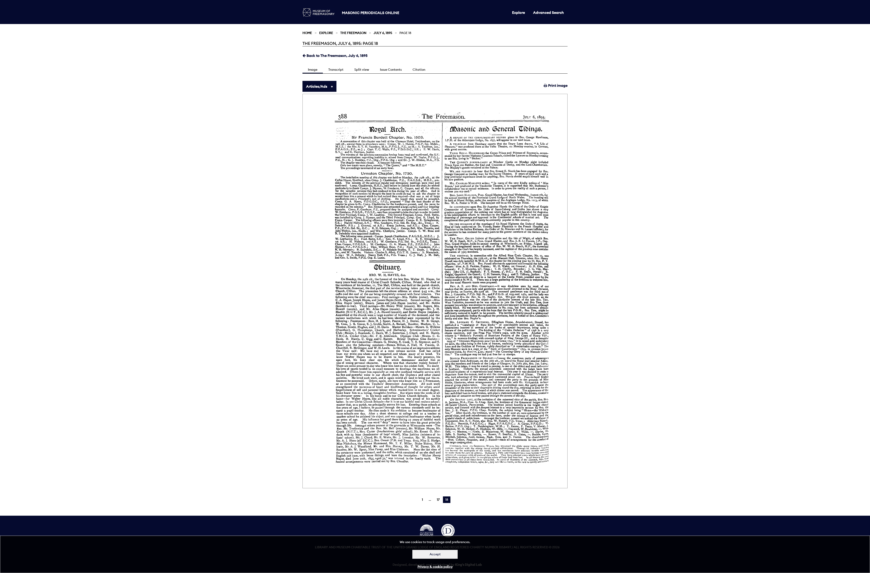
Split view (361, 70)
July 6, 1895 (383, 33)
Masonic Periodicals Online (370, 12)
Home (307, 33)
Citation (419, 70)
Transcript (335, 70)
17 (438, 500)
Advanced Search (548, 12)
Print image (557, 85)
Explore (518, 12)
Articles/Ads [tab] (316, 86)
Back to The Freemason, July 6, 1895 (336, 55)
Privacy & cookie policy (435, 567)
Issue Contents (391, 70)
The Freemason (353, 33)
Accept (435, 554)
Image (312, 70)
